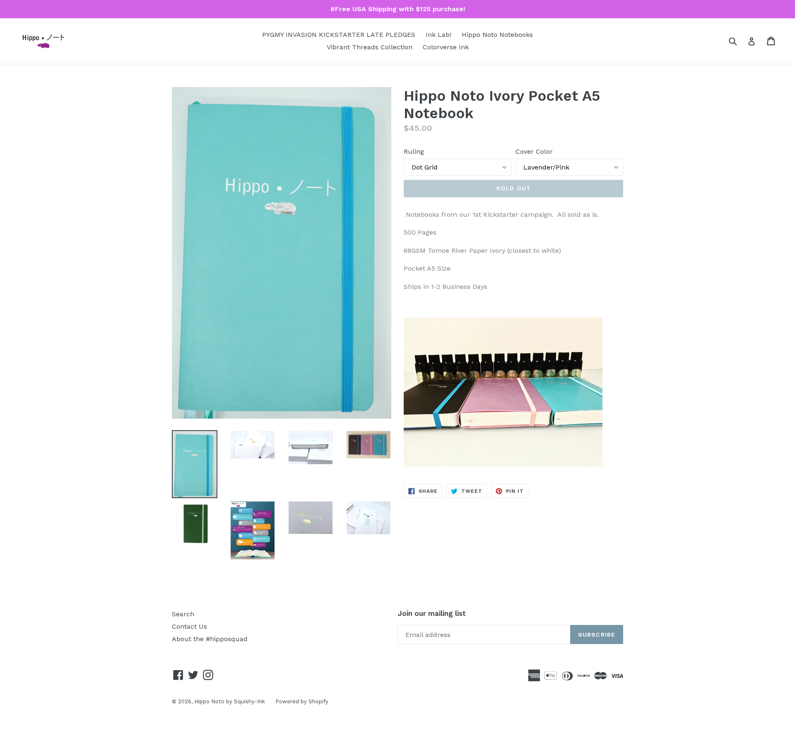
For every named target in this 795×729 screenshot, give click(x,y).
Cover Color (534, 151)
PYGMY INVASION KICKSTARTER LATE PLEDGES (338, 35)
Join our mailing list (432, 613)
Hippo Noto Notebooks (497, 35)
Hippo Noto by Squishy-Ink (229, 701)
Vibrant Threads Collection (369, 47)
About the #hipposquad (210, 639)
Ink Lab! (438, 35)
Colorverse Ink (446, 47)
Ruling (414, 151)
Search (183, 614)
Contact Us (189, 626)
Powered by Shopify (301, 701)
